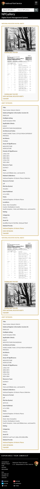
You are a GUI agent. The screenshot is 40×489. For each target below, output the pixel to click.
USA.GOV (4, 477)
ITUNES (17, 485)
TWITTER (6, 483)
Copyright (6, 98)
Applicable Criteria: (9, 123)
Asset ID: (5, 220)
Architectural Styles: (9, 131)
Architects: (6, 138)
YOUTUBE (17, 481)
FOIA (3, 465)
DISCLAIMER (5, 469)
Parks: (5, 197)
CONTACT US (5, 476)
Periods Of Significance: (10, 151)
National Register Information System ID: (16, 113)
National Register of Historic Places (13, 228)
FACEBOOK (5, 481)
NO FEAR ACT (5, 474)
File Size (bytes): (8, 186)
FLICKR (5, 485)
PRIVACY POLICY (6, 464)
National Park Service (20, 462)
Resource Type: (8, 165)
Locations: (6, 202)
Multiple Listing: (8, 118)
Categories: (6, 215)
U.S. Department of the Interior (23, 464)
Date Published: (8, 191)
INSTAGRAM (18, 483)
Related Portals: (8, 226)
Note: (4, 170)
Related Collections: (9, 176)
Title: (4, 107)
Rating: (5, 212)
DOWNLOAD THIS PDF (11, 52)
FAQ (3, 472)
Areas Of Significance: (9, 144)
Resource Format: (8, 181)
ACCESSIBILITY (5, 462)
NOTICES (4, 467)
